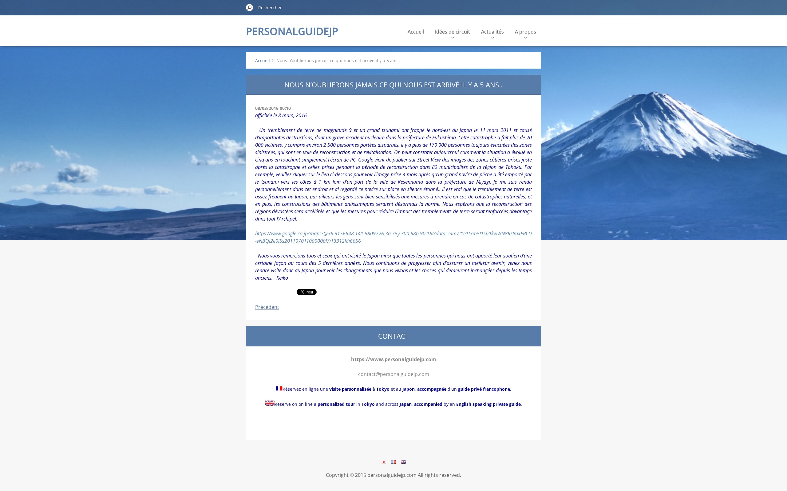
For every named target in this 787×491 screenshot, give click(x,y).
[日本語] (383, 461)
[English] (403, 461)
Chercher (249, 7)
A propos (525, 31)
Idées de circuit (452, 31)
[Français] (393, 461)
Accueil (416, 31)
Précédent (267, 307)
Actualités (492, 31)
